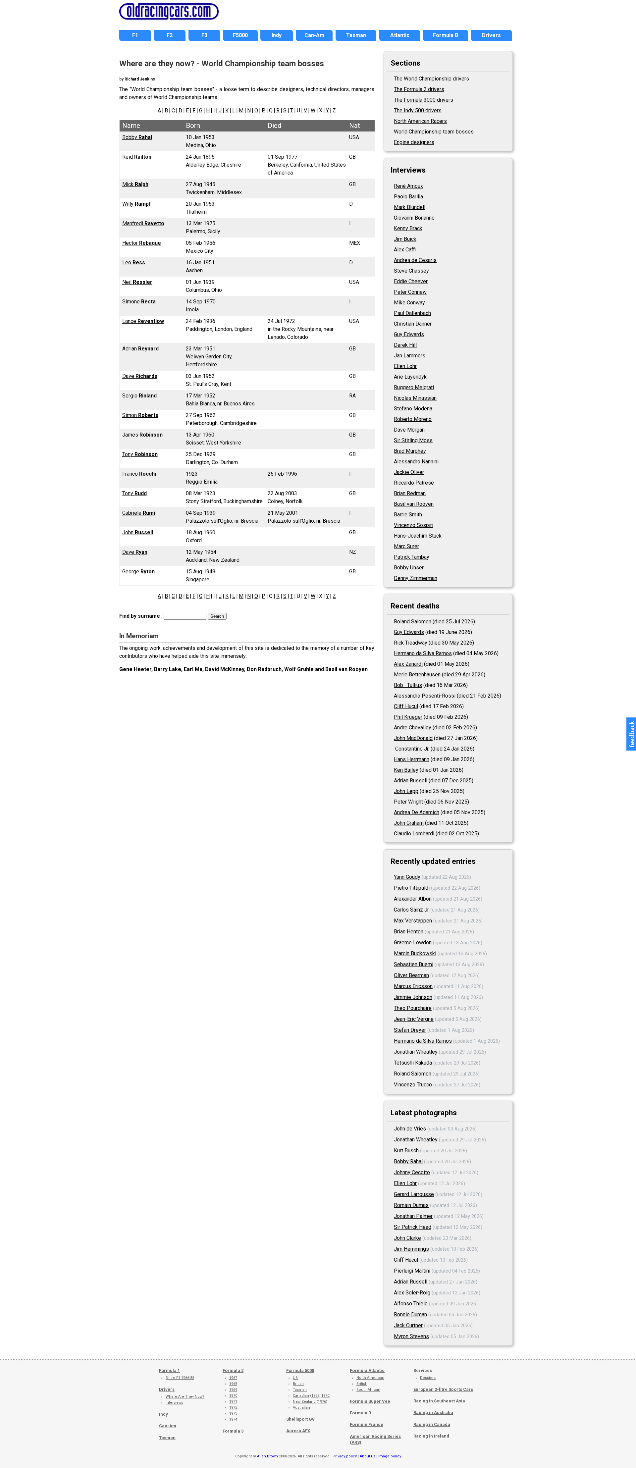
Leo (133, 262)
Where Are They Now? (185, 1396)
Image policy (389, 1456)
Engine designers (414, 142)
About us (367, 1456)
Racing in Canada (431, 1424)
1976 (322, 1401)
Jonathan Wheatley (416, 1052)
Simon (140, 415)
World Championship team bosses (434, 132)
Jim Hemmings (411, 1249)
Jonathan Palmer (413, 1216)
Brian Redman (410, 493)
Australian (301, 1407)
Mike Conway (409, 302)
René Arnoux (408, 186)
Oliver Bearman (411, 975)
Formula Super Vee (370, 1401)
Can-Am (167, 1425)
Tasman (167, 1437)
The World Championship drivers (431, 79)
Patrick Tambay (411, 557)
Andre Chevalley (412, 727)
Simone (139, 301)
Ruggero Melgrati (414, 387)
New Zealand (304, 1401)
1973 (233, 1413)
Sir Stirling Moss (413, 440)
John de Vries (410, 1129)
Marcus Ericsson (413, 986)
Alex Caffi (405, 249)
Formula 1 (169, 1370)
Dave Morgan (409, 430)
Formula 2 (233, 1370)
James (142, 435)
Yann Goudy (407, 877)
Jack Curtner (408, 1325)
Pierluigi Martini (412, 1271)
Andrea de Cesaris (415, 260)
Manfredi (143, 223)
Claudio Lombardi (414, 833)
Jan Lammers (409, 355)
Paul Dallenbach (412, 313)
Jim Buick (405, 239)
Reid (136, 157)
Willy (136, 204)
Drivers (167, 1389)
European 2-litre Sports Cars (443, 1389)
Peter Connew (410, 292)
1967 (233, 1378)
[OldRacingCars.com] (169, 16)
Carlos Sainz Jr (411, 910)
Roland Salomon (412, 621)
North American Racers (420, 121)
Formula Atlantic (367, 1370)
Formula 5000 (300, 1370)
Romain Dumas (411, 1205)
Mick (135, 184)
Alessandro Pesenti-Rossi (424, 696)
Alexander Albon (413, 899)
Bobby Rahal (408, 1161)
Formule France (366, 1424)
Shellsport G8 (300, 1419)
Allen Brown (267, 1456)
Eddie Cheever (411, 281)
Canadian (301, 1395)
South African (368, 1390)
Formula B (360, 1412)
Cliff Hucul (406, 706)
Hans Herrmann (411, 759)
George (138, 571)
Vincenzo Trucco (413, 1084)
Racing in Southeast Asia (439, 1400)
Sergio (139, 396)
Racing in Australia (433, 1412)
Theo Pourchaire (413, 1008)
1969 (233, 1390)
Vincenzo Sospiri (413, 525)
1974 (233, 1419)
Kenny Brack (408, 228)
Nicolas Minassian (415, 398)
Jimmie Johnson (413, 997)
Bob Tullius (408, 685)
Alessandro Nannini (416, 461)
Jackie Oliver (409, 472)
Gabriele (138, 513)
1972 (233, 1407)
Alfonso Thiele (411, 1303)
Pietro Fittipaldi (412, 888)
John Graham (409, 823)
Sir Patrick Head (412, 1227)
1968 (233, 1384)
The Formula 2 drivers (419, 89)
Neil (137, 282)
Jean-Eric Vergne (414, 1019)
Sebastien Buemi (413, 964)
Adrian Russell (410, 780)
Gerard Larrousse (414, 1194)
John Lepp (406, 791)
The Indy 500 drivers (418, 110)
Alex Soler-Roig (412, 1292)
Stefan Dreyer (410, 1030)
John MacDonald (413, 738)
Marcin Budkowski (415, 953)
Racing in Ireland (431, 1436)
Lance (143, 321)
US (295, 1378)
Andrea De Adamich (416, 812)
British (298, 1384)
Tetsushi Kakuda (413, 1063)
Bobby (137, 137)
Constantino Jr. (411, 749)
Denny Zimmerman (415, 578)
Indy (163, 1414)
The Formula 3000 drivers (423, 100)
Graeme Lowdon (413, 942)
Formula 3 (233, 1431)
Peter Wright (408, 802)
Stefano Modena (413, 408)
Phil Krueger (408, 717)
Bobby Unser (409, 567)
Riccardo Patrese (414, 483)
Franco (139, 474)
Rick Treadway (410, 643)
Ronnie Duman (410, 1314)
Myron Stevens (411, 1336)
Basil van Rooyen (414, 504)
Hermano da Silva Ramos (423, 653)
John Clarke (407, 1238)
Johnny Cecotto (412, 1172)
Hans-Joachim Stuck (418, 536)
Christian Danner (413, 324)
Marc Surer (406, 546)
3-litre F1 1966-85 (180, 1378)
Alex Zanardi (408, 664)
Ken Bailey (406, 770)
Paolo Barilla (408, 196)
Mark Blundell (409, 207)
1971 (233, 1401)
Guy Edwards (409, 334)
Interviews (174, 1402)
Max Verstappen (413, 921)
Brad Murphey (410, 451)
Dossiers (428, 1378)
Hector (141, 243)
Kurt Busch (406, 1150)
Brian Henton (408, 931)
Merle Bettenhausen (417, 674)
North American (370, 1378)
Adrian (140, 348)
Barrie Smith (408, 514)
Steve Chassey (411, 271)
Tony (140, 454)
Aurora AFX (298, 1430)
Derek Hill (405, 345)
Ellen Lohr (405, 366)
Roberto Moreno (413, 419)
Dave (139, 376)
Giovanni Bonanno (414, 218)
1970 (233, 1395)
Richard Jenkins (140, 79)
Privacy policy (345, 1456)
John (137, 532)
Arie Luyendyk (410, 377)
